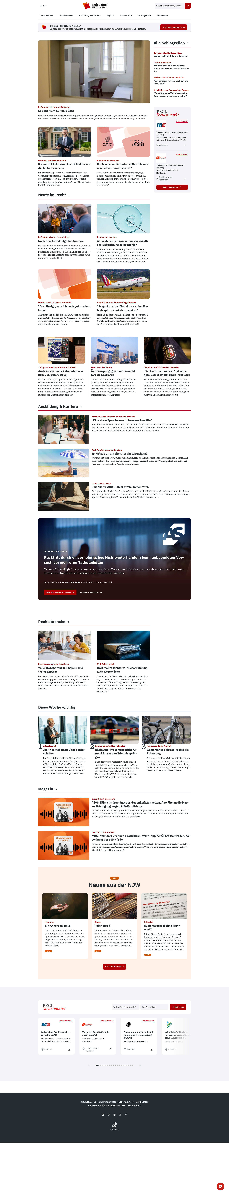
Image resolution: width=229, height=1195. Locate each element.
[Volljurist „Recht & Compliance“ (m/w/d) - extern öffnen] (185, 178)
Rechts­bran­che (51, 621)
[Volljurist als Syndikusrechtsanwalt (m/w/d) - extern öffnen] (185, 145)
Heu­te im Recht (52, 194)
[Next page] (140, 1065)
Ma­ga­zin (45, 788)
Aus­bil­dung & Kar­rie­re (58, 406)
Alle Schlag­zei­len (169, 42)
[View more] (68, 195)
